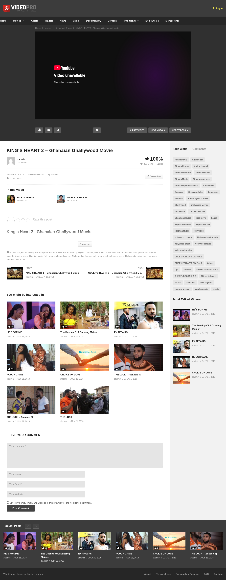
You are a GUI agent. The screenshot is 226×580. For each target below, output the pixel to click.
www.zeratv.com (150, 256)
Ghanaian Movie (112, 252)
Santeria (187, 270)
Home (38, 28)
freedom (179, 198)
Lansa (214, 218)
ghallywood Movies (84, 252)
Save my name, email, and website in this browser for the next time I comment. (50, 502)
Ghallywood (180, 205)
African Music (69, 252)
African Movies (55, 252)
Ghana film (99, 252)
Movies (17, 20)
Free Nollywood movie (198, 198)
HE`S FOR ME (14, 332)
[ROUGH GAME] (31, 357)
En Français (152, 20)
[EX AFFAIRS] (138, 315)
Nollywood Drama (63, 28)
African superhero (201, 179)
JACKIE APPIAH (25, 197)
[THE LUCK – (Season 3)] (138, 357)
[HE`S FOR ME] (31, 315)
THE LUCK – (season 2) (20, 417)
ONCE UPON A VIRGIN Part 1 (188, 257)
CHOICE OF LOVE (70, 374)
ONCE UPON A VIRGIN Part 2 (188, 263)
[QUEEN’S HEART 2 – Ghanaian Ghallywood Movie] (125, 276)
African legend (41, 252)
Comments (199, 149)
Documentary (93, 20)
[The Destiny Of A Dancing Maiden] (84, 315)
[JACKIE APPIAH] (11, 199)
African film (15, 252)
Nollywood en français (82, 256)
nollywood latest (100, 256)
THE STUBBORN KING (185, 276)
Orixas (210, 263)
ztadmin (21, 159)
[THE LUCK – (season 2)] (31, 400)
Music (76, 20)
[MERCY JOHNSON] (61, 199)
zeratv (22, 259)
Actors (34, 20)
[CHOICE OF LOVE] (84, 357)
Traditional (130, 20)
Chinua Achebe (195, 192)
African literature (183, 173)
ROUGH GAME (15, 374)
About (147, 574)
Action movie (181, 160)
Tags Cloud (180, 149)
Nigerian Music (36, 256)
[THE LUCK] (84, 400)
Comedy (112, 20)
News (63, 20)
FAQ (206, 574)
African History (27, 252)
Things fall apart (208, 276)
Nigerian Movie (21, 256)
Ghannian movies (129, 252)
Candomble (208, 185)
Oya (177, 270)
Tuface (178, 282)
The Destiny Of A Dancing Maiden (79, 332)
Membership (172, 20)
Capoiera (179, 192)
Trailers (49, 20)
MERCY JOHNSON (77, 197)
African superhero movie (186, 185)
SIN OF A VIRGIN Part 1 (207, 270)
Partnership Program (187, 574)
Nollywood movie (116, 256)
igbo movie (143, 252)
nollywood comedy (62, 256)
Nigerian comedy (183, 224)
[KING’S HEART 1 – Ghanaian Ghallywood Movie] (44, 276)
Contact (218, 574)
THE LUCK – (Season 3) (127, 374)
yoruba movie (201, 289)
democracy (213, 192)
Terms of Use (163, 574)
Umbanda (190, 282)
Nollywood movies (133, 256)
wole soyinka (206, 282)
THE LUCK (66, 417)
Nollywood (48, 256)
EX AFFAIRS (121, 332)
